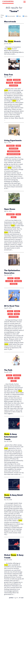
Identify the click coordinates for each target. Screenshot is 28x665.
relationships (13, 316)
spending (16, 79)
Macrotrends (11, 16)
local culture (13, 148)
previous (11, 597)
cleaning (9, 82)
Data (19, 16)
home (9, 79)
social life (9, 280)
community (10, 145)
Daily (25, 16)
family (10, 377)
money (17, 313)
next (22, 597)
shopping (13, 283)
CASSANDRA (8, 2)
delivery (17, 82)
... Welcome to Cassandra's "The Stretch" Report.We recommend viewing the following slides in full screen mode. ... (14, 50)
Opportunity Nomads (13, 153)
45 (19, 597)
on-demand (13, 85)
